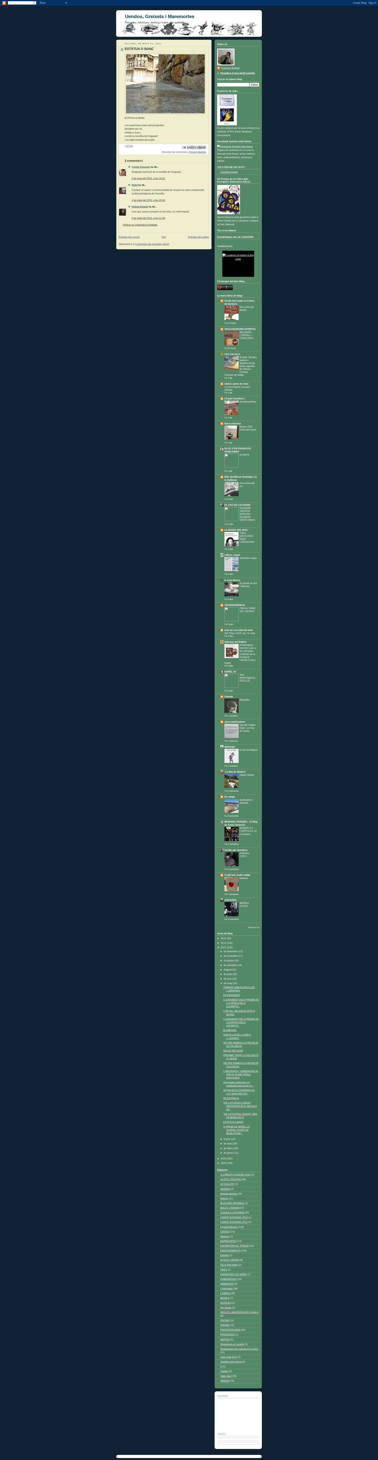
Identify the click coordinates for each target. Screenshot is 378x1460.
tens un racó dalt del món (238, 630)
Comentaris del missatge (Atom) (152, 244)
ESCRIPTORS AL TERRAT (234, 1246)
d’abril (227, 1139)
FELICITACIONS (229, 1265)
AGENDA (225, 1189)
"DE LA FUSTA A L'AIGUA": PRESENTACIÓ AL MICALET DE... (240, 1106)
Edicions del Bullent (235, 642)
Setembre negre (248, 558)
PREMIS (224, 1325)
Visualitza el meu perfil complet (237, 73)
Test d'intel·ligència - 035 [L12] (248, 677)
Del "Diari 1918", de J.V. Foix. (240, 633)
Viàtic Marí (226, 1376)
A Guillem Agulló (229, 172)
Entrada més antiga (198, 237)
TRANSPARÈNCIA (234, 605)
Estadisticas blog (225, 246)
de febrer (229, 1148)
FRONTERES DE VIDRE (233, 1274)
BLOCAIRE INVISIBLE (232, 1203)
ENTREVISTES (228, 1241)
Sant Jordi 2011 (228, 1357)
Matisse (244, 878)
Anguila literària (228, 1193)
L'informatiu (226, 1288)
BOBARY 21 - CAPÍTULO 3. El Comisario (248, 831)
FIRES (223, 1269)
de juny (228, 978)
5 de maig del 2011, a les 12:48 (148, 218)
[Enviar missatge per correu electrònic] (183, 147)
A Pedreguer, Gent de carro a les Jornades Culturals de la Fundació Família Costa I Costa (240, 654)
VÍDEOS (224, 1381)
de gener (229, 1153)
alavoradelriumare (234, 721)
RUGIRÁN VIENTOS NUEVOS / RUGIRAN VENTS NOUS (247, 514)
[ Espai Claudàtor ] (234, 398)
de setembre (231, 965)
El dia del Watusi (249, 750)
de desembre (231, 951)
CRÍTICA (225, 1231)
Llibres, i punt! (232, 555)
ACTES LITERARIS (230, 1179)
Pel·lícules (226, 1307)
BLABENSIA (229, 1030)
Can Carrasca (232, 354)
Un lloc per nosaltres (236, 850)
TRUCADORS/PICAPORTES (240, 329)
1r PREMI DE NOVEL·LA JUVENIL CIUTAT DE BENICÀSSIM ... (236, 1130)
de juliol (228, 974)
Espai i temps (247, 775)
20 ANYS (244, 454)
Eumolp (228, 696)
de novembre (231, 956)
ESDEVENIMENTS (230, 1250)
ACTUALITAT (227, 1184)
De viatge (229, 796)
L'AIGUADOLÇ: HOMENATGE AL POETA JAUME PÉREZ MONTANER (240, 1074)
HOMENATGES (228, 1279)
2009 (224, 1163)
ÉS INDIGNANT (231, 995)
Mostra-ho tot (253, 927)
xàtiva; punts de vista (236, 383)
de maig (228, 983)
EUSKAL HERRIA (229, 1260)
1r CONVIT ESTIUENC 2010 (235, 1174)
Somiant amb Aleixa (231, 1361)
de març (228, 1143)
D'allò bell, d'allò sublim (237, 875)
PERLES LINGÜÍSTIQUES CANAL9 (239, 1312)
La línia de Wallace (235, 771)
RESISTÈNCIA (231, 1098)
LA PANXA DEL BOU (236, 530)
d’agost (228, 969)
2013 (224, 938)
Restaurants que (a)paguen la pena (239, 1349)
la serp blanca (232, 580)
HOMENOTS (227, 1284)
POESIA (224, 1320)
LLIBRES (225, 1293)
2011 (224, 947)
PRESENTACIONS (230, 1330)
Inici (164, 237)
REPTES (225, 1339)
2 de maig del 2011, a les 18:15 (148, 178)
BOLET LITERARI (229, 1208)
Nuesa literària (232, 423)
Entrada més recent (129, 237)
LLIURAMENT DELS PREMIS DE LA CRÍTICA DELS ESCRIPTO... (241, 1003)
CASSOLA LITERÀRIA (232, 1212)
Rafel (135, 185)
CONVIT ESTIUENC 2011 (234, 1222)
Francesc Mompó (230, 68)
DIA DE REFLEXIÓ (233, 1050)
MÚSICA (225, 1298)
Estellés (224, 1255)
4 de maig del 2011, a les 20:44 (148, 200)
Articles (224, 1198)
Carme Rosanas (141, 167)
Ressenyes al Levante (232, 1344)
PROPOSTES (227, 1334)
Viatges (224, 1371)
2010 (224, 1158)
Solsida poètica (248, 401)
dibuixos (224, 1236)
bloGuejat (229, 746)
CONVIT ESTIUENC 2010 (234, 1217)
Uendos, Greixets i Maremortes (159, 16)
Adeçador (245, 699)
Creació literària (197, 152)
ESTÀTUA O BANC (233, 1122)
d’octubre (229, 960)
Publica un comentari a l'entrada (140, 224)
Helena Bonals (140, 206)
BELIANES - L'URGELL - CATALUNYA (246, 335)
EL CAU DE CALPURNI (237, 505)
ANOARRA (230, 900)
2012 (224, 943)
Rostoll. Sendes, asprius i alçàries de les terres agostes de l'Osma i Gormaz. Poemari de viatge (240, 366)
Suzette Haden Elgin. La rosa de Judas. (248, 728)
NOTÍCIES (225, 1303)
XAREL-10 (230, 671)
